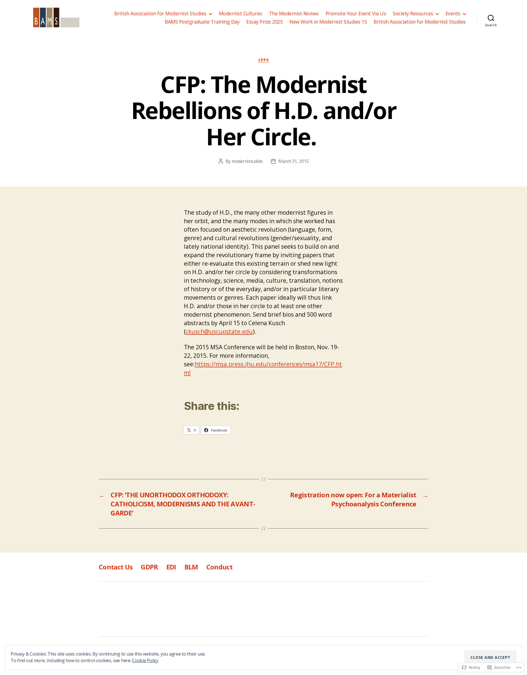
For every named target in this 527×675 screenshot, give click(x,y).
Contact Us (116, 566)
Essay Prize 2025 (264, 22)
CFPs (263, 60)
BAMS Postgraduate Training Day (202, 22)
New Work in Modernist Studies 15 (328, 22)
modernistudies (247, 161)
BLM (191, 566)
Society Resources (413, 14)
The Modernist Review (294, 14)
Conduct (219, 566)
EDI (171, 566)
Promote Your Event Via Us (356, 14)
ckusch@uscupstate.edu (219, 331)
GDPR (149, 566)
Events (452, 14)
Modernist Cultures (240, 14)
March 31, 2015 (293, 161)
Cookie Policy (145, 660)
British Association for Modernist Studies (160, 14)
